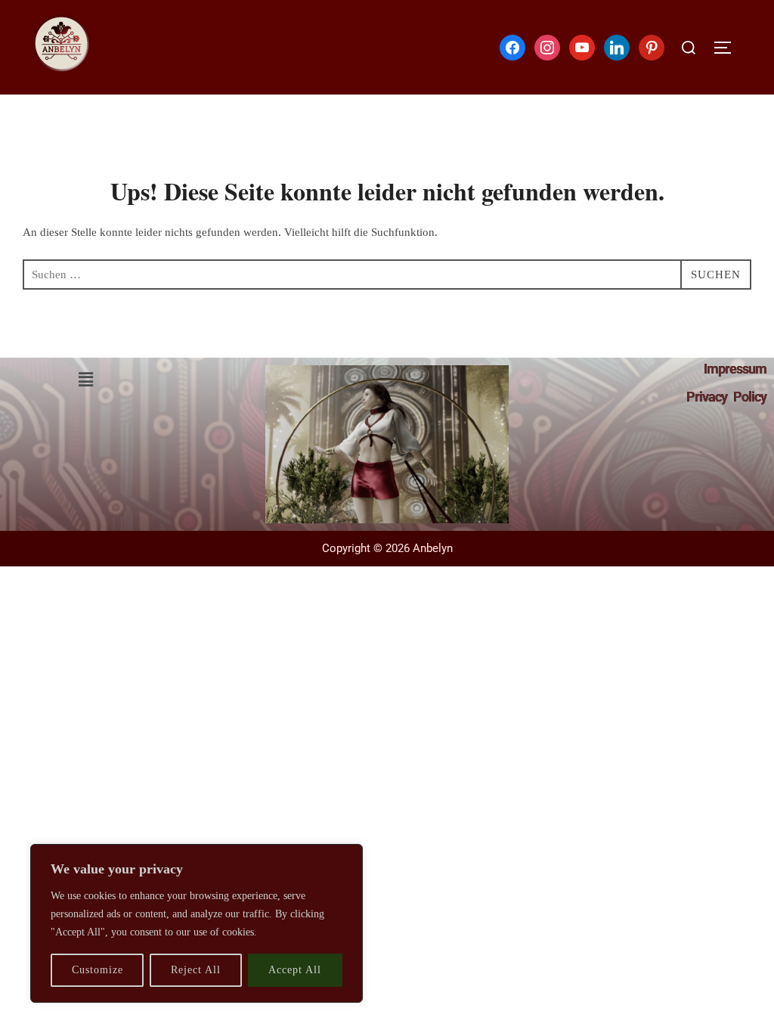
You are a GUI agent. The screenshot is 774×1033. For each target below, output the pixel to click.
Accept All (294, 970)
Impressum (735, 369)
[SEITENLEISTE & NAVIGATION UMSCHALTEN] (728, 47)
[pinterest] (651, 46)
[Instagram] (547, 46)
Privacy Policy (726, 397)
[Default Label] (582, 46)
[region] (196, 923)
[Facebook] (512, 46)
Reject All (196, 970)
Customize (97, 970)
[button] (85, 379)
